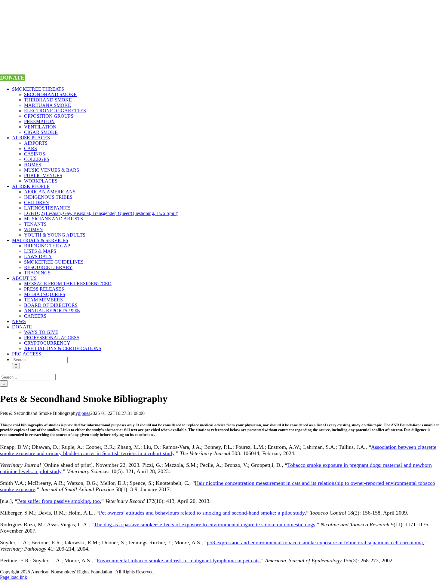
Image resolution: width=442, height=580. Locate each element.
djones (84, 413)
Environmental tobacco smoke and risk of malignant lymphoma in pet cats (178, 560)
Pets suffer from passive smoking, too (58, 501)
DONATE (12, 77)
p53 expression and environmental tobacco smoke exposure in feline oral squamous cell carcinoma (315, 542)
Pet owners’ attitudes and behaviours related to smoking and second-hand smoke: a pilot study (202, 513)
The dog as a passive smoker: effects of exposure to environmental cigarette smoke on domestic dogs (204, 524)
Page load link (13, 577)
